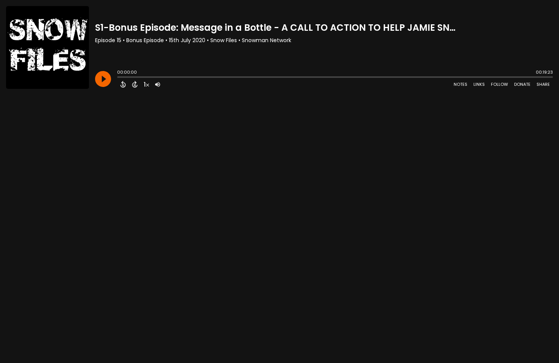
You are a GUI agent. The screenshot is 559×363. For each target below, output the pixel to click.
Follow (499, 84)
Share (543, 84)
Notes (460, 84)
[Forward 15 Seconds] (135, 84)
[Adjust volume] (157, 84)
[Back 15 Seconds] (123, 84)
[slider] (119, 78)
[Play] (103, 79)
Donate (522, 84)
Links (479, 84)
